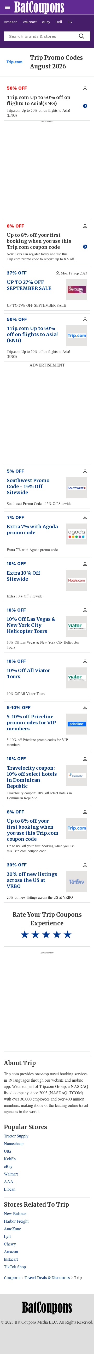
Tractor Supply (16, 1136)
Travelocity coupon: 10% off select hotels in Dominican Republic (32, 777)
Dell (58, 22)
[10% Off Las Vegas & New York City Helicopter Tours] (76, 626)
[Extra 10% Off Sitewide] (76, 580)
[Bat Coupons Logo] (39, 7)
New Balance (15, 1213)
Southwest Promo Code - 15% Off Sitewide (28, 486)
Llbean (9, 1189)
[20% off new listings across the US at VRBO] (76, 881)
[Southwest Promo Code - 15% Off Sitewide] (76, 487)
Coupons (12, 1277)
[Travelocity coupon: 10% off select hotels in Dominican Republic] (76, 775)
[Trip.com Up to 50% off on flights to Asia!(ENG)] (76, 335)
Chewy (10, 1244)
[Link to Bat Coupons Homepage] (47, 1308)
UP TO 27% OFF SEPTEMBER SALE (29, 285)
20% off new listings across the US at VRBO (32, 880)
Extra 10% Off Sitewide (23, 576)
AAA (8, 1181)
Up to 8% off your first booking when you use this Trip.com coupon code (32, 830)
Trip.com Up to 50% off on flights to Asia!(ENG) (32, 334)
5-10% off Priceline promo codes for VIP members (31, 723)
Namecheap (14, 1143)
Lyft (7, 1236)
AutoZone (12, 1228)
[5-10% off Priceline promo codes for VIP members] (76, 724)
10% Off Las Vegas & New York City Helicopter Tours (31, 625)
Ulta (7, 1151)
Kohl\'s (10, 1158)
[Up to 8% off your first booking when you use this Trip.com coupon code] (76, 828)
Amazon (10, 22)
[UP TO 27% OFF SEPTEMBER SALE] (76, 289)
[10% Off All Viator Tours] (76, 677)
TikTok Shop (15, 1266)
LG (69, 22)
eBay (46, 22)
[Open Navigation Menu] (7, 7)
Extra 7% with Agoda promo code (32, 530)
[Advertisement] (47, 1001)
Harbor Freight (16, 1221)
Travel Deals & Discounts (47, 1277)
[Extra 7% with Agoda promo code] (76, 534)
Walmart (30, 22)
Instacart (11, 1259)
